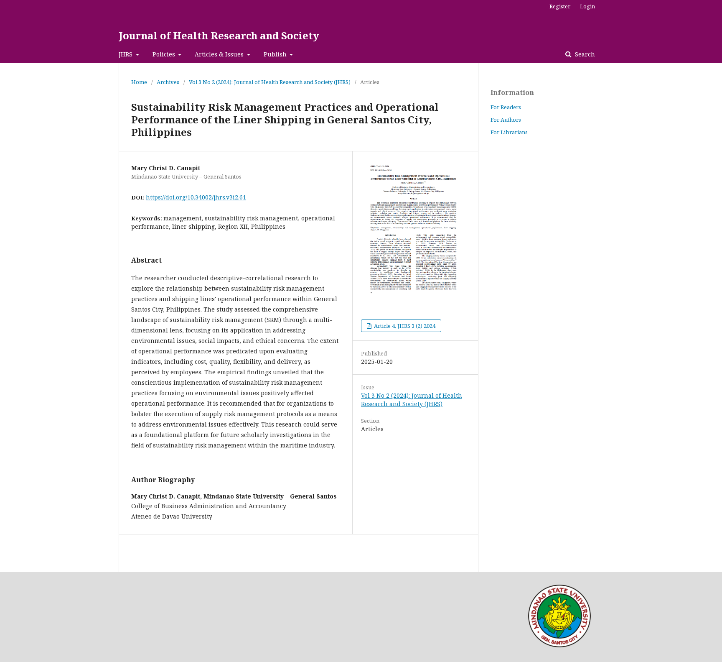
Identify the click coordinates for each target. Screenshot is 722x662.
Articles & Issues (220, 54)
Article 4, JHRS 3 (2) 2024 (404, 326)
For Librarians (509, 132)
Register (559, 6)
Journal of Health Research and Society (219, 35)
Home (139, 82)
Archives (168, 82)
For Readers (506, 107)
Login (587, 6)
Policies (165, 54)
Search (584, 54)
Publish (276, 54)
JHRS (126, 54)
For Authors (506, 119)
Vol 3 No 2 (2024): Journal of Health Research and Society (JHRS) (270, 82)
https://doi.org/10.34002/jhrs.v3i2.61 (196, 197)
